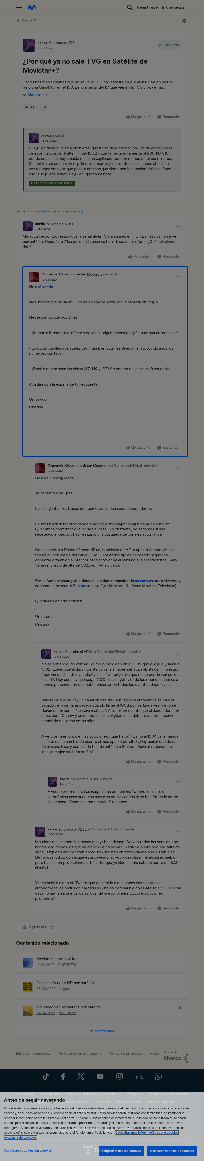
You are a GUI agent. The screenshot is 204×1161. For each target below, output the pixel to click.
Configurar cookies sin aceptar (27, 1150)
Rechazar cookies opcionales (172, 1151)
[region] (102, 1126)
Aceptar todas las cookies (121, 1151)
